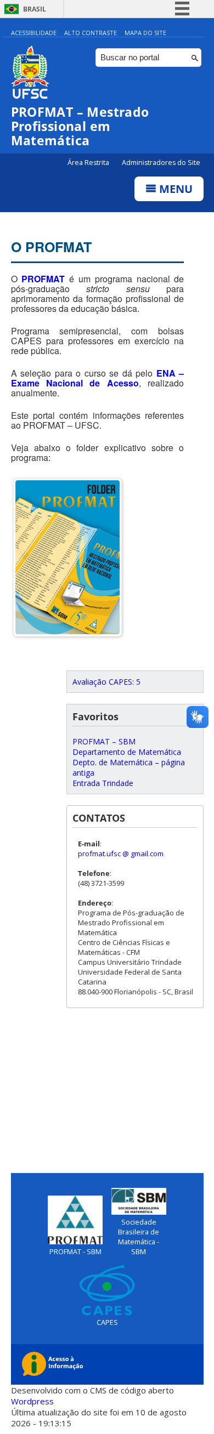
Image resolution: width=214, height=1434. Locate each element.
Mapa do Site (145, 33)
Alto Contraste (90, 33)
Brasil (34, 9)
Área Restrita (89, 162)
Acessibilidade (34, 33)
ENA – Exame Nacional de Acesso (97, 378)
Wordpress (32, 1401)
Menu (174, 188)
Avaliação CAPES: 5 (106, 681)
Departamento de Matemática (126, 752)
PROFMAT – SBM (104, 741)
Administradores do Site (161, 162)
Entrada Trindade (102, 783)
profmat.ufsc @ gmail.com (121, 853)
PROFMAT (43, 278)
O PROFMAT (51, 247)
